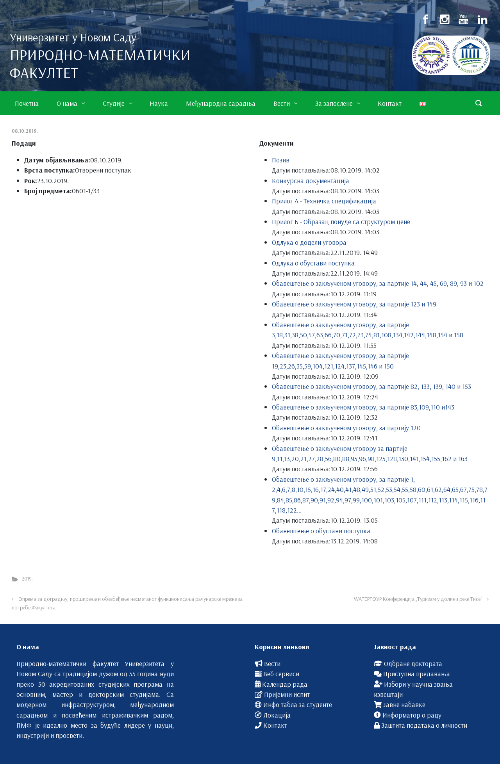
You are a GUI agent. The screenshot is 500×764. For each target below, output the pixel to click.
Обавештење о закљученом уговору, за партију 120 (346, 427)
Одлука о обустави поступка (313, 262)
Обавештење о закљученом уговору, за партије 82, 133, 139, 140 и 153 (371, 386)
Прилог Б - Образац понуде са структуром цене (341, 221)
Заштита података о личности (424, 725)
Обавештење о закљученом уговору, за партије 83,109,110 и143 (363, 406)
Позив (280, 159)
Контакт (275, 725)
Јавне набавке (404, 704)
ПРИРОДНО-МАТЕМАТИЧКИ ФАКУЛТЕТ (100, 63)
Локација (277, 715)
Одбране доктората (413, 663)
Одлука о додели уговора (309, 242)
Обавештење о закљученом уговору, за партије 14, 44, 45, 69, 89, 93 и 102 (378, 283)
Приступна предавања (416, 673)
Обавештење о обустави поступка (321, 530)
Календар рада (284, 684)
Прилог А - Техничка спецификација (324, 200)
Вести (272, 663)
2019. (27, 578)
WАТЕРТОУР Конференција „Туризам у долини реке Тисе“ (418, 598)
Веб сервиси (281, 673)
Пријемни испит (287, 694)
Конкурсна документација (310, 180)
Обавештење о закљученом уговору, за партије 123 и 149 (354, 303)
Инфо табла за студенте (297, 704)
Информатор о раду (411, 715)
